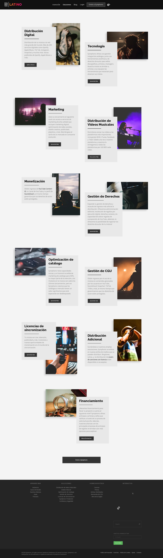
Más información (86, 438)
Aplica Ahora (30, 64)
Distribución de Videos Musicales (66, 487)
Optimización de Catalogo (66, 492)
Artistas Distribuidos (97, 492)
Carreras (96, 487)
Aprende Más (94, 81)
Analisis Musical (66, 490)
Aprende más (94, 301)
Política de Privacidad (106, 552)
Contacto (138, 552)
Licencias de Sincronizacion (66, 496)
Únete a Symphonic (81, 460)
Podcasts (35, 496)
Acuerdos (116, 552)
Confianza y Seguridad (66, 501)
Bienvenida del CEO (97, 494)
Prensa (97, 490)
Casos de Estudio (35, 490)
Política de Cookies (125, 552)
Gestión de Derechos (66, 494)
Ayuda (133, 552)
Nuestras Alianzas (35, 492)
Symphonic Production (66, 499)
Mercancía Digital (97, 496)
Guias (35, 494)
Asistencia (35, 487)
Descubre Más (94, 157)
